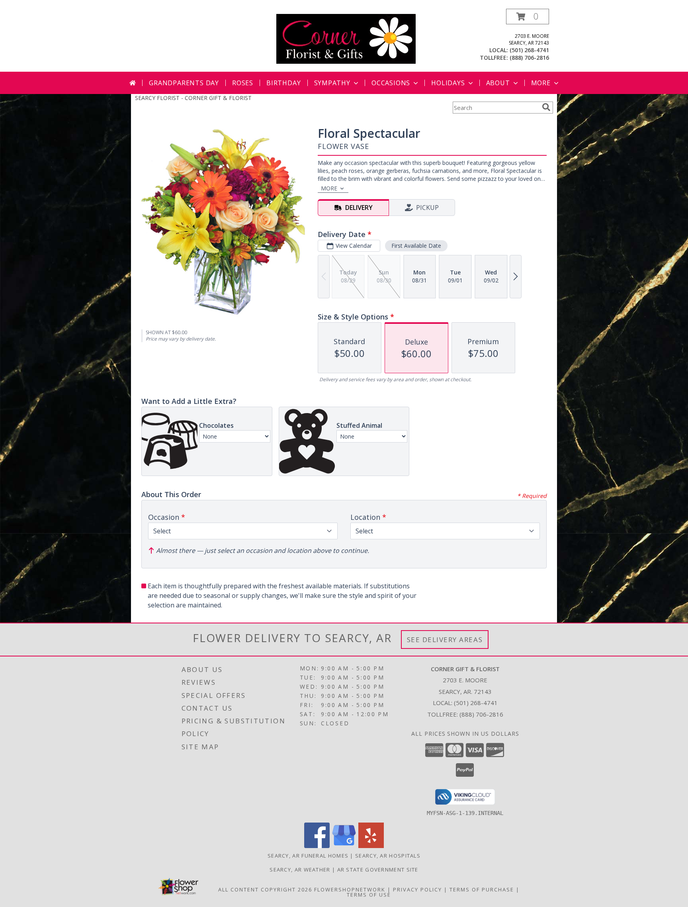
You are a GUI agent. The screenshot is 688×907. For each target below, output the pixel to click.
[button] (527, 16)
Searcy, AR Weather (300, 869)
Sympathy (332, 82)
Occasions (390, 82)
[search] (546, 107)
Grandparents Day (184, 82)
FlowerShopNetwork (349, 889)
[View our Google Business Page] (344, 846)
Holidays (448, 82)
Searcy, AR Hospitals (387, 855)
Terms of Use (369, 894)
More (541, 82)
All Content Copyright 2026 (265, 889)
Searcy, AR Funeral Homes (308, 855)
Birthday (283, 82)
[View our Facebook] (317, 846)
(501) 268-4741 (529, 50)
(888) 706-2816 (529, 57)
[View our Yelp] (371, 846)
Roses (242, 82)
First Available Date (416, 245)
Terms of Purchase (482, 889)
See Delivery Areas (445, 639)
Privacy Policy (417, 889)
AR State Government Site (377, 869)
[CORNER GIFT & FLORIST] (346, 38)
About (498, 82)
